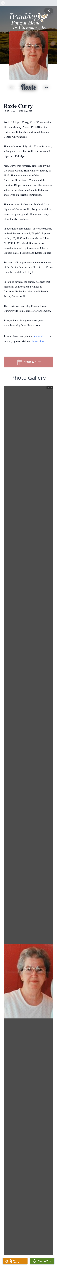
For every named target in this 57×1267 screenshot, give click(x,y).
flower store (38, 341)
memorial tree (40, 336)
